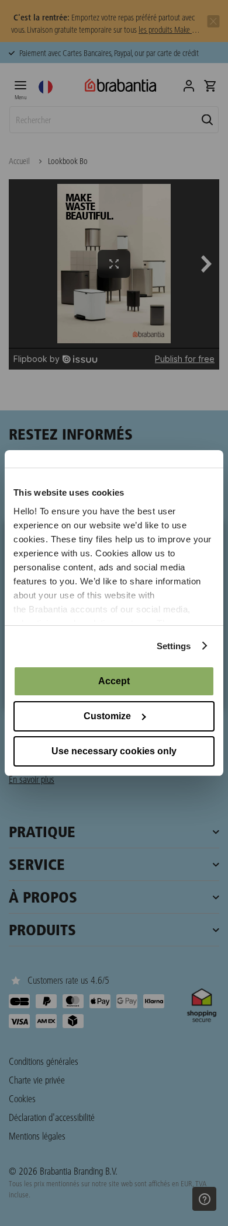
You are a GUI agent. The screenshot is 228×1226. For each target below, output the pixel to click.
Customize (107, 716)
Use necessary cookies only (114, 751)
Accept (114, 681)
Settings (174, 646)
